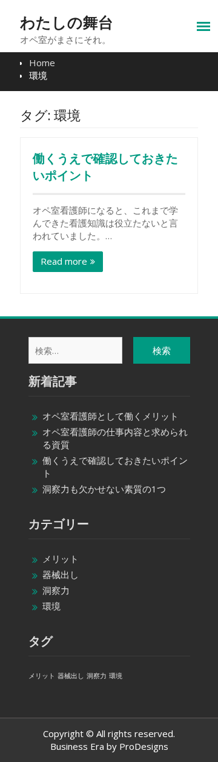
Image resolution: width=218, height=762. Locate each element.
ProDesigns (143, 746)
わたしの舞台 (66, 22)
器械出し (60, 574)
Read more (64, 261)
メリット (60, 559)
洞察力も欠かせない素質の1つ (104, 489)
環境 (51, 606)
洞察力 (56, 590)
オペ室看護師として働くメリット (110, 416)
